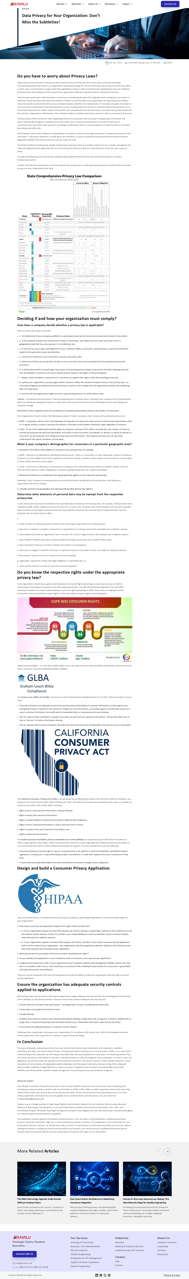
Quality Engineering (80, 1266)
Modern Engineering (81, 1254)
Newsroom (162, 1254)
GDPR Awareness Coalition (56, 669)
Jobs (117, 1261)
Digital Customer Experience (85, 1262)
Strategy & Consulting (82, 1242)
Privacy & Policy (172, 1275)
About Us (93, 4)
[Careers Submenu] (131, 4)
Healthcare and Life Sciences (129, 1250)
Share (169, 63)
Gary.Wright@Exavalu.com (32, 1099)
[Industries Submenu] (82, 4)
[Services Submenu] (66, 4)
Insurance (120, 1242)
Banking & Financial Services (129, 1246)
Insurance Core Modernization (85, 1246)
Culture (119, 1265)
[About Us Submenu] (99, 4)
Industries (76, 4)
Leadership (162, 1246)
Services (60, 4)
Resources (110, 4)
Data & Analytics (79, 1250)
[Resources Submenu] (116, 4)
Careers (126, 4)
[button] (167, 1151)
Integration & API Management (86, 1258)
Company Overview (167, 1242)
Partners (161, 1250)
